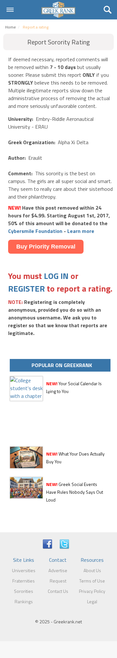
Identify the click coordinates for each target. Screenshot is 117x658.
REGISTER (26, 288)
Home (10, 27)
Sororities (23, 591)
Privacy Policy (92, 591)
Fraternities (23, 580)
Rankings (24, 601)
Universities (23, 570)
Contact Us (58, 591)
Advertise (57, 570)
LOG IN (56, 276)
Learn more (80, 231)
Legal (92, 601)
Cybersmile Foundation (35, 231)
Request (58, 580)
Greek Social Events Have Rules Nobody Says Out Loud (74, 492)
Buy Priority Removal (45, 246)
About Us (92, 570)
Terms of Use (92, 580)
